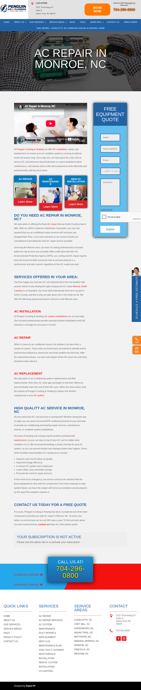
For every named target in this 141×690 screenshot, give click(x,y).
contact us (43, 524)
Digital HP (31, 686)
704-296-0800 (124, 9)
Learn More (25, 201)
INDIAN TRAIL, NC (83, 632)
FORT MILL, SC (82, 624)
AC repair (52, 224)
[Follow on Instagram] (124, 638)
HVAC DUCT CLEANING (51, 650)
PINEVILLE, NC (82, 649)
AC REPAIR (45, 616)
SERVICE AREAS (13, 629)
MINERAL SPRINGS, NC (86, 641)
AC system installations (55, 316)
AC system (39, 395)
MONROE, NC (81, 645)
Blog (72, 22)
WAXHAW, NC (81, 654)
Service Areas (56, 22)
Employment (131, 22)
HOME (7, 616)
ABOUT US (9, 620)
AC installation (60, 149)
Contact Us (113, 22)
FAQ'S (7, 633)
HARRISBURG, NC (84, 628)
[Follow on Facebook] (118, 638)
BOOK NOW (97, 9)
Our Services (36, 22)
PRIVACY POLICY (13, 637)
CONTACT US (11, 641)
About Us (19, 22)
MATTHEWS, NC (82, 637)
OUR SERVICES (12, 624)
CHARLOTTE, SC (83, 620)
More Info (95, 22)
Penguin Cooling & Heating (30, 149)
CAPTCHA (106, 210)
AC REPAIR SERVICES (51, 620)
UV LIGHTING (46, 671)
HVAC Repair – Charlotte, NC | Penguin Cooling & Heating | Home (70, 28)
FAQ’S (83, 22)
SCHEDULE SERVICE (26, 574)
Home (6, 22)
